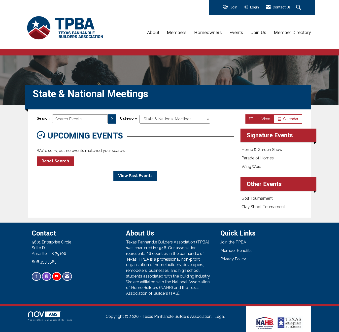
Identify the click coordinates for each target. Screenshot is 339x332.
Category (128, 118)
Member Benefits (236, 250)
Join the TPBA (233, 242)
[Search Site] (299, 7)
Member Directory (292, 32)
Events (236, 32)
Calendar (289, 119)
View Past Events (135, 175)
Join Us (258, 32)
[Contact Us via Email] (67, 276)
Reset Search (55, 161)
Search (43, 118)
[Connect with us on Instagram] (46, 276)
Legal (219, 316)
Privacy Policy (233, 259)
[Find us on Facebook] (36, 276)
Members (177, 32)
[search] (112, 119)
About (153, 32)
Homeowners (208, 32)
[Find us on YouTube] (56, 276)
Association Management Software (50, 320)
